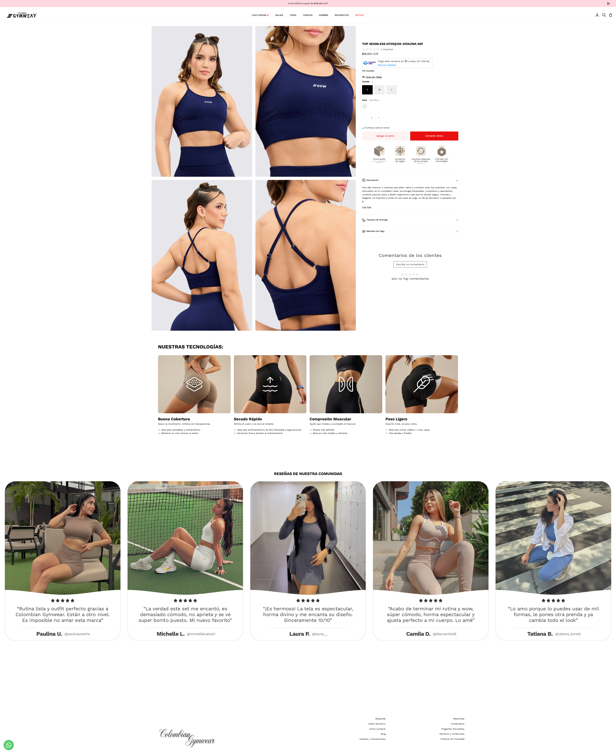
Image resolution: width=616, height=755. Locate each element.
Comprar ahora (434, 135)
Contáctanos (457, 723)
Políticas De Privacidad (452, 739)
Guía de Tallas (374, 77)
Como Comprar (377, 729)
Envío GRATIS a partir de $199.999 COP (308, 3)
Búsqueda (380, 718)
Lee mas (366, 207)
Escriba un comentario (410, 264)
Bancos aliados (387, 65)
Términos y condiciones (451, 734)
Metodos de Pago (375, 231)
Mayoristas (458, 718)
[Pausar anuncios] (608, 3)
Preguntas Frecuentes (452, 729)
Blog (383, 734)
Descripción (372, 180)
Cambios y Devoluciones (372, 739)
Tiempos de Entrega (377, 219)
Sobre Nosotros (376, 723)
